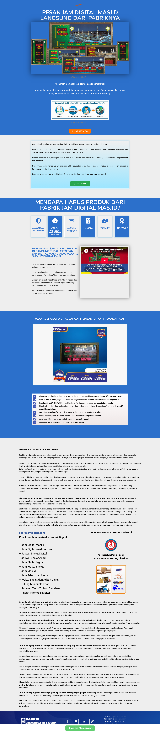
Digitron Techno (118, 716)
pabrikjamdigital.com (32, 532)
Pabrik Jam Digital (112, 723)
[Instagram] (84, 721)
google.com (120, 719)
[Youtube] (76, 721)
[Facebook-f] (67, 721)
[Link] (92, 721)
